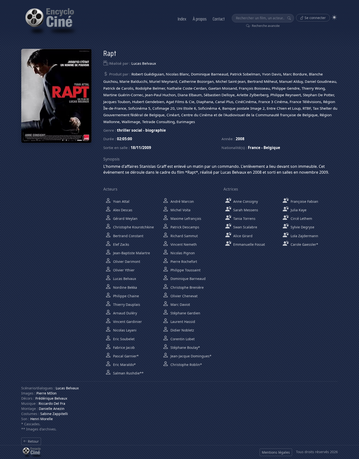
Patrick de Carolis (118, 88)
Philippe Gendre (286, 88)
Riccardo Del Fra (52, 403)
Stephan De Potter (318, 94)
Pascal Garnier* (125, 356)
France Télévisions (305, 101)
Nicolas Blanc (177, 74)
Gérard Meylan (124, 218)
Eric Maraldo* (124, 364)
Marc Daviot (179, 304)
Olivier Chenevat (183, 296)
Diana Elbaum (190, 94)
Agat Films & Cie (180, 101)
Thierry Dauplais (126, 304)
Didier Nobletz (181, 330)
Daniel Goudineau (320, 81)
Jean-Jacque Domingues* (190, 356)
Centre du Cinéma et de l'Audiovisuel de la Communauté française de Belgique (249, 114)
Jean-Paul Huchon (160, 94)
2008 (240, 138)
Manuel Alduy (291, 81)
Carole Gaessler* (304, 244)
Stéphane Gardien (184, 313)
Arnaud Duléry (124, 313)
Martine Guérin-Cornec (123, 94)
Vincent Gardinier (127, 321)
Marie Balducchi (133, 81)
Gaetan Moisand (222, 88)
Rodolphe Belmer (150, 88)
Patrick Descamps (184, 227)
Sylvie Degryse (302, 227)
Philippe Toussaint (185, 270)
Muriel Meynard (163, 81)
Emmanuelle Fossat (248, 244)
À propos (200, 18)
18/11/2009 (141, 147)
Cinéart (173, 114)
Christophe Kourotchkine (133, 227)
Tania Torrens (243, 218)
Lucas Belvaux (143, 63)
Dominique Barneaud (209, 74)
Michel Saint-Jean (230, 81)
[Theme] (334, 17)
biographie (155, 130)
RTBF (307, 108)
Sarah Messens (245, 210)
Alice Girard (242, 236)
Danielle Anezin (51, 408)
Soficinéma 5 (139, 108)
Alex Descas (122, 210)
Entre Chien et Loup (284, 108)
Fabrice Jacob (123, 347)
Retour (33, 441)
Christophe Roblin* (185, 364)
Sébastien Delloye (219, 94)
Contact (219, 18)
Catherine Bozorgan (196, 81)
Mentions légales (276, 452)
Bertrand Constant (127, 236)
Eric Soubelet (123, 339)
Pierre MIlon (46, 393)
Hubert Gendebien (148, 101)
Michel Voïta (179, 210)
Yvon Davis (271, 74)
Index (182, 18)
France (254, 147)
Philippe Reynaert (285, 94)
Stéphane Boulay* (184, 347)
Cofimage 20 (163, 108)
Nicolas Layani (124, 330)
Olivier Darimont (126, 261)
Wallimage (131, 121)
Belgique (272, 147)
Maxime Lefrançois (185, 218)
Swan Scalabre (244, 227)
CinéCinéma (245, 101)
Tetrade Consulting (158, 121)
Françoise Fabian (304, 201)
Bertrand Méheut (262, 81)
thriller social (129, 130)
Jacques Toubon (116, 101)
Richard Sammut (183, 236)
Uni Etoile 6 (186, 108)
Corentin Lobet (182, 339)
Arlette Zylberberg (252, 94)
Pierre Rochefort (183, 261)
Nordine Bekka (124, 287)
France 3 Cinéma (273, 101)
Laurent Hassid (182, 321)
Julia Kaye (298, 210)
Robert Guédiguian (147, 74)
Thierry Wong (313, 88)
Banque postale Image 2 (243, 108)
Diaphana (204, 101)
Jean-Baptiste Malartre (131, 253)
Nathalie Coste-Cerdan (186, 88)
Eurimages (186, 121)
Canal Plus (224, 101)
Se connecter (315, 17)
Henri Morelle (41, 418)
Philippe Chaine (125, 296)
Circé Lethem (301, 218)
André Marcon (181, 201)
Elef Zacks (120, 244)
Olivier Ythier (123, 270)
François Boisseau (254, 88)
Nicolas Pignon (182, 253)
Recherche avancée (265, 25)
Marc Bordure (295, 74)
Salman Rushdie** (128, 373)
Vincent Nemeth (183, 244)
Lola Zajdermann (304, 236)
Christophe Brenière (186, 287)
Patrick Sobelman (245, 74)
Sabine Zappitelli (54, 413)
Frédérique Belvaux (51, 398)
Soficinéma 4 (209, 108)
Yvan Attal (120, 201)
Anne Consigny (245, 201)
